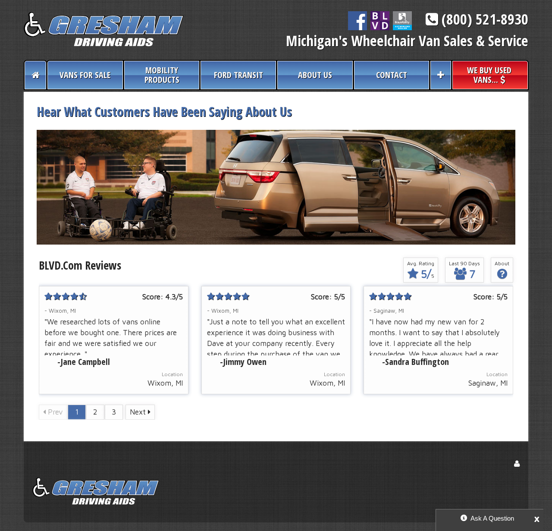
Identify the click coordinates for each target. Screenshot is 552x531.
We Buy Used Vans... (489, 74)
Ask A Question (492, 518)
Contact (391, 75)
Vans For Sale (85, 75)
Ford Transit (238, 75)
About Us (315, 75)
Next (139, 412)
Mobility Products (161, 74)
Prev (54, 412)
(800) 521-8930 (483, 19)
